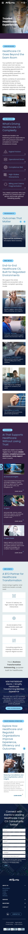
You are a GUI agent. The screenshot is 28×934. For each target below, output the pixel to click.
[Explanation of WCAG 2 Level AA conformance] (14, 930)
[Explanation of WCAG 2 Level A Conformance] (7, 930)
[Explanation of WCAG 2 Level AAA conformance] (21, 930)
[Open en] (26, 3)
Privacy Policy (15, 862)
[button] (21, 222)
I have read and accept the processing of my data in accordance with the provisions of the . (14, 860)
